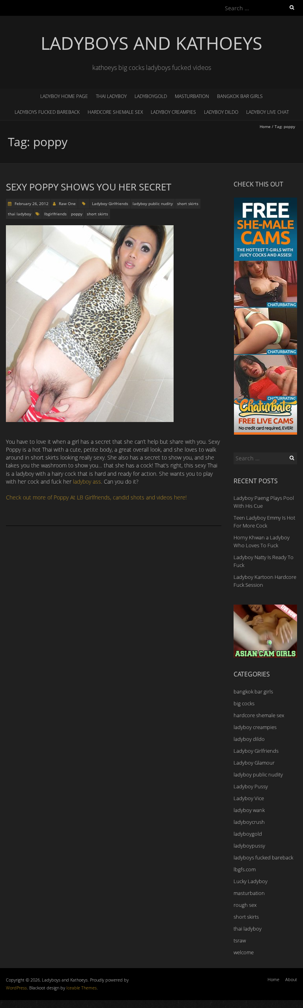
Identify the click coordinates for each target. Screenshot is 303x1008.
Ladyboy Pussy (251, 786)
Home (265, 126)
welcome (244, 952)
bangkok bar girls (240, 96)
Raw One (67, 203)
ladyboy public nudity (153, 203)
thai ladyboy (111, 96)
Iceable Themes (81, 988)
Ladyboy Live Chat (267, 112)
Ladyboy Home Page (64, 96)
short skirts (187, 203)
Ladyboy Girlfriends (110, 203)
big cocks (244, 703)
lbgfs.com (245, 869)
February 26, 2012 (31, 203)
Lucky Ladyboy (250, 881)
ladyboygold (151, 96)
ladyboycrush (249, 821)
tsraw (240, 940)
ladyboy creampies (173, 112)
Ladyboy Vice (249, 798)
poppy (76, 214)
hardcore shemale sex (115, 112)
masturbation (192, 96)
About (291, 979)
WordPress (16, 988)
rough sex (245, 904)
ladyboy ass (87, 481)
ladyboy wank (249, 810)
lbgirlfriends (55, 214)
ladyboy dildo (221, 112)
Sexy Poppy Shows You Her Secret (88, 186)
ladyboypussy (249, 845)
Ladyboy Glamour (254, 762)
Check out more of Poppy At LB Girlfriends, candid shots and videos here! (96, 497)
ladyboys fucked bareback (47, 112)
